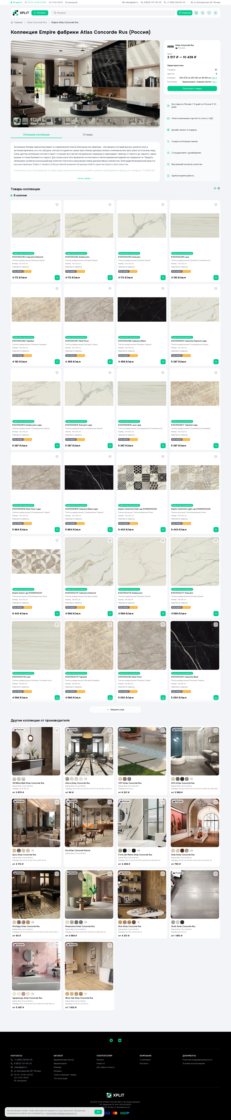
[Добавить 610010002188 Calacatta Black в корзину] (163, 361)
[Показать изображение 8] (75, 121)
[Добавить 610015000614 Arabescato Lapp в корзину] (57, 445)
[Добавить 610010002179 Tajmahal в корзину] (110, 697)
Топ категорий (60, 1078)
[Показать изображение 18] (158, 121)
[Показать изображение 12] (108, 121)
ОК (98, 1112)
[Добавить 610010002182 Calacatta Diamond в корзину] (57, 277)
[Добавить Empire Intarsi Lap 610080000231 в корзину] (57, 613)
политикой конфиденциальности (61, 1113)
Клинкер (57, 1067)
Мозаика (57, 1071)
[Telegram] (111, 1040)
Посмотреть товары (192, 88)
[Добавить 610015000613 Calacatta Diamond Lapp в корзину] (216, 361)
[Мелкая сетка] (218, 188)
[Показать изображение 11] (100, 121)
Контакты (144, 1063)
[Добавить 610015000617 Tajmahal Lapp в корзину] (216, 445)
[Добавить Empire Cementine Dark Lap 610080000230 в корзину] (163, 529)
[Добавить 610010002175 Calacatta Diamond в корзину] (110, 613)
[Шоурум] (196, 13)
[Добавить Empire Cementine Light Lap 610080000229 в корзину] (216, 529)
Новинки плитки (204, 82)
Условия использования (194, 1063)
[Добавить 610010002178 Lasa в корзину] (57, 697)
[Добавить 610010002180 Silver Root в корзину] (163, 697)
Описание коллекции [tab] (36, 134)
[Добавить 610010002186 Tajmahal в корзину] (57, 361)
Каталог (100, 1060)
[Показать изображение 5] (50, 121)
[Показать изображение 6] (58, 121)
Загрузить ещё (117, 709)
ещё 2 (214, 78)
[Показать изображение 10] (91, 121)
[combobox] (115, 13)
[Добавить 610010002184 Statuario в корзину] (163, 277)
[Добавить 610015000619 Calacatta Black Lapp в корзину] (110, 529)
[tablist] (62, 135)
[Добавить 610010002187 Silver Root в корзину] (110, 361)
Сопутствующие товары (65, 1075)
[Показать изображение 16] (141, 121)
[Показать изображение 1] (17, 121)
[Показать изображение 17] (149, 121)
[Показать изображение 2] (25, 121)
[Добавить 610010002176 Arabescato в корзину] (163, 613)
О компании (145, 1060)
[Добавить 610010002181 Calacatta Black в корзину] (216, 697)
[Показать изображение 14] (124, 121)
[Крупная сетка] (215, 188)
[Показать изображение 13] (116, 121)
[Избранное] (209, 13)
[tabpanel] (85, 161)
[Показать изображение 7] (66, 121)
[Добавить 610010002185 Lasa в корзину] (216, 277)
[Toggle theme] (215, 13)
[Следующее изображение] (155, 83)
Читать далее (84, 178)
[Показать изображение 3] (33, 121)
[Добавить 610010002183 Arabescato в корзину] (110, 277)
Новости (101, 1063)
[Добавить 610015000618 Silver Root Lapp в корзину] (57, 529)
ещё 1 (214, 82)
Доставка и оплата (105, 1067)
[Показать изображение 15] (133, 121)
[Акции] (202, 13)
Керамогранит (189, 82)
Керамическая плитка (64, 1060)
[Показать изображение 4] (42, 121)
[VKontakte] (120, 1040)
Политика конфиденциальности (197, 1060)
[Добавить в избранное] (57, 204)
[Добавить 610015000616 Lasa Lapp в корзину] (163, 445)
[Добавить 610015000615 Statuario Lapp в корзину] (110, 445)
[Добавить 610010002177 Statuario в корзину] (216, 613)
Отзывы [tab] (88, 134)
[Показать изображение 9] (83, 121)
